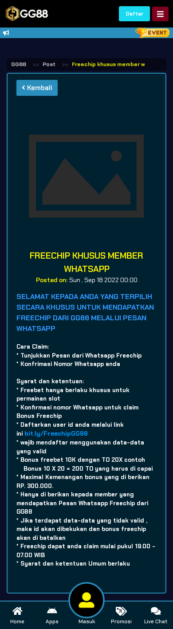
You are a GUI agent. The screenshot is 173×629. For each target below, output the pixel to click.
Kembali (38, 87)
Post (49, 64)
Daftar (134, 13)
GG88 (18, 64)
